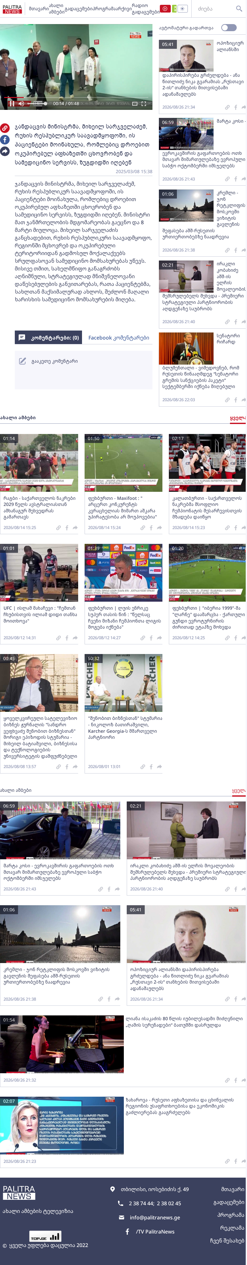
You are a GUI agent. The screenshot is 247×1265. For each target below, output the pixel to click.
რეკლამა (232, 1227)
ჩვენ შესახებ (227, 1240)
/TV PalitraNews (155, 1231)
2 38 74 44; (141, 1203)
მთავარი (39, 8)
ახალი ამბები (57, 8)
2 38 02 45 (169, 1203)
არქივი (124, 8)
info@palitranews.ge (155, 1217)
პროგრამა (104, 8)
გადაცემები (79, 8)
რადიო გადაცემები (146, 8)
